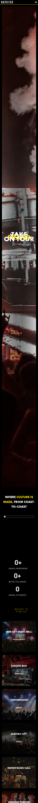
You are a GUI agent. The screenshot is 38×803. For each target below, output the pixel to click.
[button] (36, 2)
